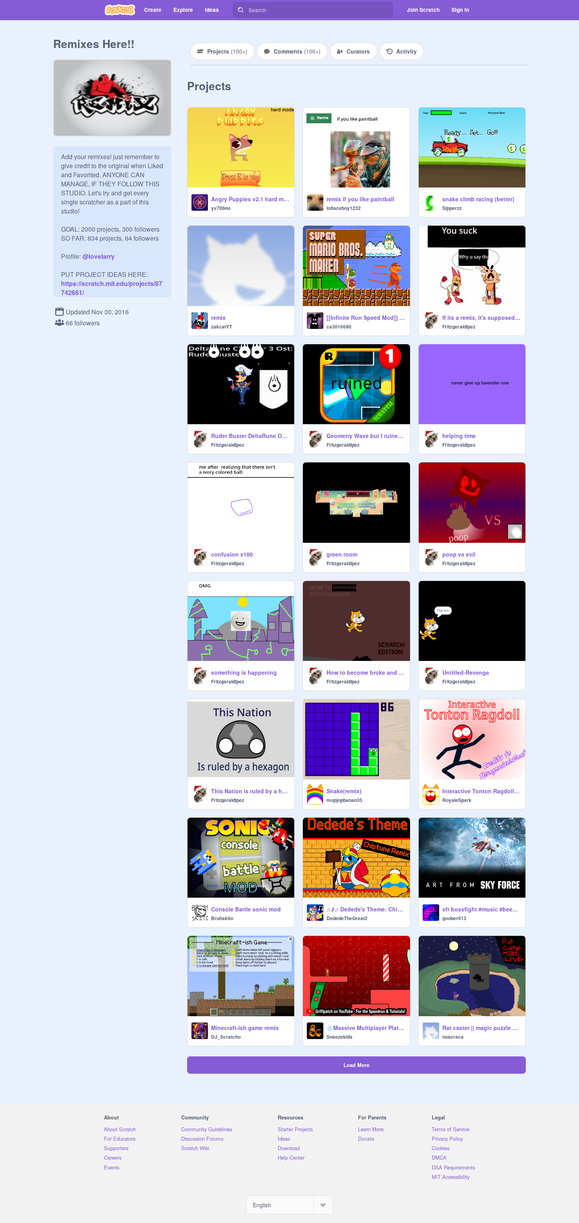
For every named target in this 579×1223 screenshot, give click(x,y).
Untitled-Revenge (465, 672)
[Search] (241, 10)
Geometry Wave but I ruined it (366, 436)
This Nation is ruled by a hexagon (250, 791)
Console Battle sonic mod (246, 909)
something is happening (244, 672)
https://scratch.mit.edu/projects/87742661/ (111, 283)
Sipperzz (452, 208)
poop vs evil (458, 554)
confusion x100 (232, 554)
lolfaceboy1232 (344, 208)
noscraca (453, 1036)
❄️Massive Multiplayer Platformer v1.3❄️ (366, 1028)
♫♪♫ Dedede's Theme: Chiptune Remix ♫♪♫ (366, 909)
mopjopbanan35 (344, 800)
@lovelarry (98, 256)
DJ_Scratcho (226, 1036)
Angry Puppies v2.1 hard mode (250, 199)
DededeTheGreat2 (347, 918)
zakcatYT (221, 326)
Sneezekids (340, 1036)
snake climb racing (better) (478, 199)
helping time (459, 436)
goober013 (454, 918)
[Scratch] (120, 10)
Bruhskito (222, 918)
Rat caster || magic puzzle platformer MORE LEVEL (481, 1028)
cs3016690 (339, 326)
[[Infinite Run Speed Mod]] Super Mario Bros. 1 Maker (366, 317)
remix (218, 317)
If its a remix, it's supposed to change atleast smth (481, 317)
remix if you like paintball (360, 199)
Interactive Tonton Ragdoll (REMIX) (481, 791)
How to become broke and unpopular (366, 672)
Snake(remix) (344, 791)
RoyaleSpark (456, 800)
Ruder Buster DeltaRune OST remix (250, 436)
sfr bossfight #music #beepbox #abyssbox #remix (481, 909)
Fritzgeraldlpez (458, 326)
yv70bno (220, 208)
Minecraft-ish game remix (245, 1028)
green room (342, 554)
